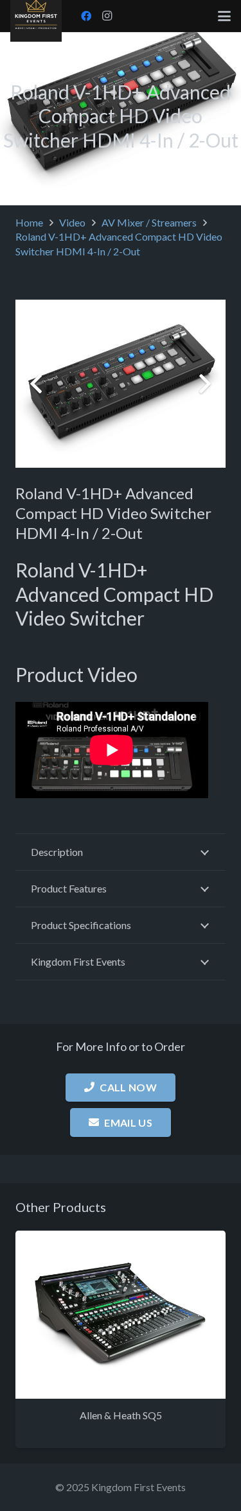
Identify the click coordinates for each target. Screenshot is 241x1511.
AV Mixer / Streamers (149, 222)
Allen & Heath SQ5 (121, 1415)
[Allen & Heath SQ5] (120, 1315)
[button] (224, 16)
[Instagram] (106, 16)
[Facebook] (86, 16)
